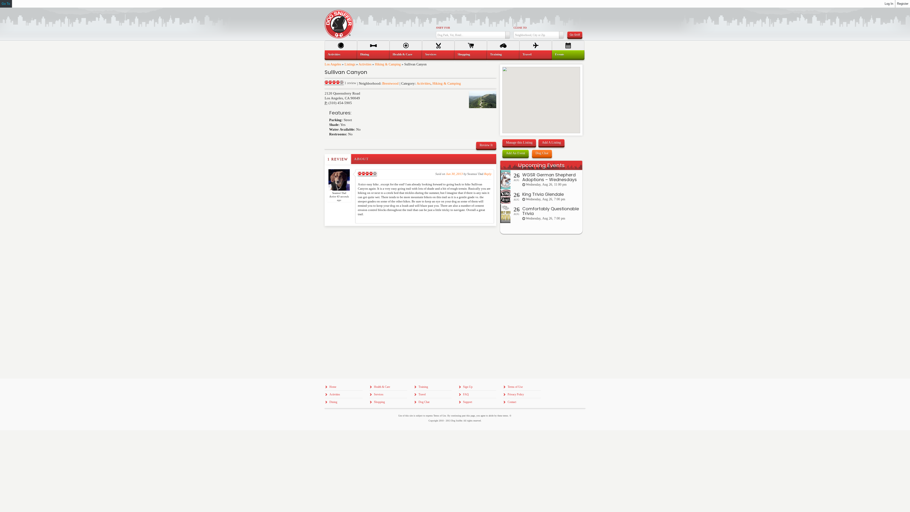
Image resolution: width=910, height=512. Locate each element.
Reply (487, 174)
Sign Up (468, 387)
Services (430, 54)
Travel (527, 54)
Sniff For (443, 27)
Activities (365, 64)
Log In (889, 3)
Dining (364, 54)
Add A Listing (551, 142)
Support (467, 402)
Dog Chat (542, 153)
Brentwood (390, 83)
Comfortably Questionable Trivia (550, 211)
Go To (6, 3)
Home (332, 387)
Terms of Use (515, 387)
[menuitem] (341, 54)
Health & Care (402, 54)
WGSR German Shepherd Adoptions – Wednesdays (549, 177)
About (361, 159)
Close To (520, 27)
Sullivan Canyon (346, 72)
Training (496, 54)
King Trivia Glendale (543, 194)
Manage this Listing (519, 142)
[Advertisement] (352, 235)
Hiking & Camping (388, 64)
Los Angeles (333, 64)
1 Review (338, 159)
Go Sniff (575, 34)
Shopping (464, 54)
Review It (486, 145)
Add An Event (515, 153)
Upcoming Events (541, 165)
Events (559, 54)
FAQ (466, 394)
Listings (350, 64)
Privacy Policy (516, 394)
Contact (512, 402)
